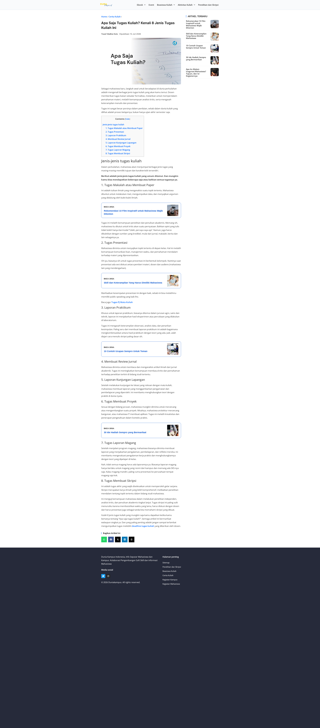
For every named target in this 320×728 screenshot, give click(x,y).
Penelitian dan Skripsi (208, 5)
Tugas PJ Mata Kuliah (122, 302)
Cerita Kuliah (115, 16)
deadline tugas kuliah (143, 526)
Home (104, 16)
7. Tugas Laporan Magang (118, 149)
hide (128, 119)
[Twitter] (103, 576)
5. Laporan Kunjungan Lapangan (121, 142)
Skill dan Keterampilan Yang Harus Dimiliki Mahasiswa (196, 35)
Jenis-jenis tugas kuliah (113, 124)
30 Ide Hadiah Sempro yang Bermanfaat (196, 58)
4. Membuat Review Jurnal (118, 139)
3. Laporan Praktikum (116, 135)
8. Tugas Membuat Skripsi (118, 153)
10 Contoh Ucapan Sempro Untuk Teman (196, 46)
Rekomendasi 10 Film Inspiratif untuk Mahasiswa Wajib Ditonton (195, 24)
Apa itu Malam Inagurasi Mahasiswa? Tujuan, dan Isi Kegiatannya (196, 72)
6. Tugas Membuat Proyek (118, 146)
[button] (104, 539)
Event (151, 5)
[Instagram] (108, 576)
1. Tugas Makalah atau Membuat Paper (124, 128)
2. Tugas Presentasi (115, 131)
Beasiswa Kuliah (164, 5)
